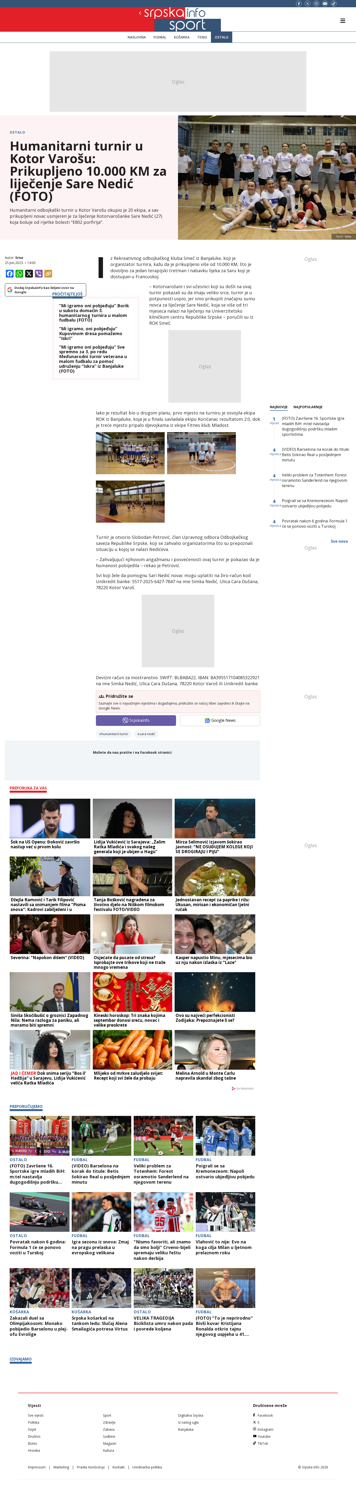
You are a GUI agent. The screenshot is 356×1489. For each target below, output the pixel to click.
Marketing (61, 1467)
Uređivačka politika (147, 1467)
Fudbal (160, 37)
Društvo (34, 1436)
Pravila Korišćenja (91, 1467)
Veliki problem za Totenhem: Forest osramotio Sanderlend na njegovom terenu (161, 1174)
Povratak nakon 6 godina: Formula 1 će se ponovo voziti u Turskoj (38, 1247)
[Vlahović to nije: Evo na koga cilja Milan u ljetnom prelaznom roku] (225, 1212)
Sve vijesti (35, 1415)
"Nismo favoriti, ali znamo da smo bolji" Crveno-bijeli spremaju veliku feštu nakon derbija (162, 1250)
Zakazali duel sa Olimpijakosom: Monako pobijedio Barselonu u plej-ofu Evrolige (39, 1326)
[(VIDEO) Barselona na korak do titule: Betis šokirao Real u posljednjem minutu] (102, 1136)
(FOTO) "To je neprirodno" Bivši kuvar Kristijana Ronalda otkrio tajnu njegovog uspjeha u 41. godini (224, 1326)
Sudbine (109, 1436)
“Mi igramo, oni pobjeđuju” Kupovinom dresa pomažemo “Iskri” (90, 333)
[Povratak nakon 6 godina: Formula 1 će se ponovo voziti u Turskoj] (40, 1212)
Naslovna (137, 37)
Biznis (32, 1443)
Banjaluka (185, 1429)
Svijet (32, 1429)
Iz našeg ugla (188, 1422)
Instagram (265, 1429)
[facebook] (299, 4)
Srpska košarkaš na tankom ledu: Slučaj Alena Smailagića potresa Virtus (100, 1323)
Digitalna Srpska (190, 1415)
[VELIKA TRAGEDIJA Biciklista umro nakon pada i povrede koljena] (163, 1288)
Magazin (109, 1443)
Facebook (265, 1415)
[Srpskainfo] (156, 19)
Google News (223, 720)
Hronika (34, 1450)
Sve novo (339, 541)
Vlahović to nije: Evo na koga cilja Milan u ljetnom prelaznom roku (224, 1247)
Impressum (37, 1467)
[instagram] (316, 4)
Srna (19, 257)
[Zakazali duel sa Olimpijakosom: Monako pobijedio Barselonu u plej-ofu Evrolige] (40, 1288)
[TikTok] (334, 4)
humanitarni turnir (114, 734)
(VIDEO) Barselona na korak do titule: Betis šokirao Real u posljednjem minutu (101, 1174)
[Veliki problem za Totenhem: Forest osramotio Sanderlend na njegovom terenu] (163, 1136)
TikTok (262, 1443)
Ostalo (221, 37)
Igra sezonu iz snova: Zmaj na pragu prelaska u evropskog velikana (100, 1247)
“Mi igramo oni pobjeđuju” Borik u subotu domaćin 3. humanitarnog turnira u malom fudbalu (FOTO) (94, 313)
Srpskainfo (139, 720)
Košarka (181, 37)
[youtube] (325, 4)
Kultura (108, 1450)
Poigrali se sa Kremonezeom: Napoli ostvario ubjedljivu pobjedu (225, 1171)
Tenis (202, 37)
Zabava (109, 1429)
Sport (107, 1415)
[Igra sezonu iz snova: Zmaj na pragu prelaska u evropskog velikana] (102, 1212)
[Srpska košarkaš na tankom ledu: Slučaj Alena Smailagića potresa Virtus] (102, 1288)
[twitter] (307, 4)
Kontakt (118, 1467)
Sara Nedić (147, 734)
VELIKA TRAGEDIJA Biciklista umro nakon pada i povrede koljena (163, 1323)
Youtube (264, 1436)
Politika (33, 1422)
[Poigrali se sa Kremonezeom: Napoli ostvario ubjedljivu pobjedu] (225, 1136)
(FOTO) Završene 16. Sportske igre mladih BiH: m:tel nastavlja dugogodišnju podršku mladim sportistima (37, 1174)
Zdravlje (109, 1422)
